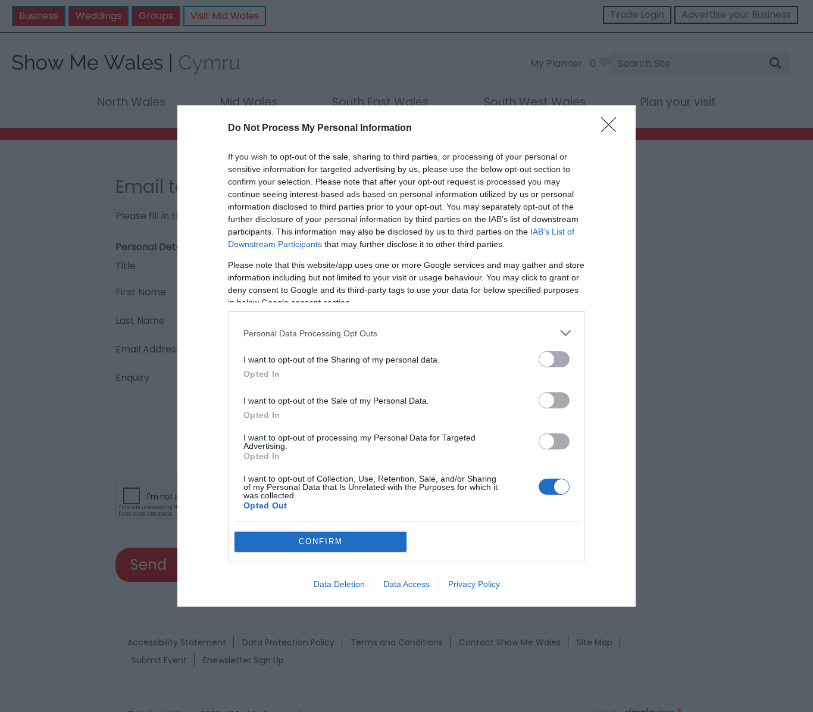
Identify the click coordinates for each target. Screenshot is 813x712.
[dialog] (406, 356)
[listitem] (406, 333)
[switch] (554, 359)
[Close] (612, 128)
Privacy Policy (474, 584)
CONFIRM (321, 541)
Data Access (406, 584)
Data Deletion (339, 584)
